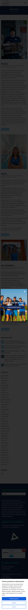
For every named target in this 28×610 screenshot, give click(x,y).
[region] (14, 594)
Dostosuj (14, 602)
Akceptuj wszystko (14, 598)
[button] (25, 291)
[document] (14, 305)
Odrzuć (14, 607)
